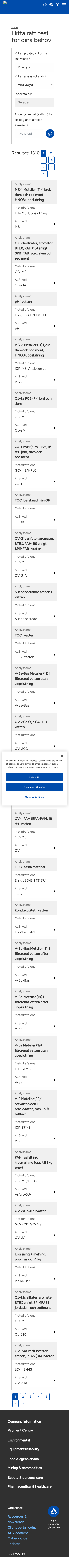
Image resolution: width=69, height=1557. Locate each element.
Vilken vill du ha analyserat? (31, 56)
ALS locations (18, 1533)
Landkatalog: (23, 94)
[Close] (62, 756)
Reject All (34, 777)
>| (44, 173)
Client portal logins (22, 1527)
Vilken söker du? (30, 76)
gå (50, 134)
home (15, 27)
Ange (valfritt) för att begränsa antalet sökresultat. (34, 119)
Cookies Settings (34, 796)
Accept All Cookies (34, 787)
